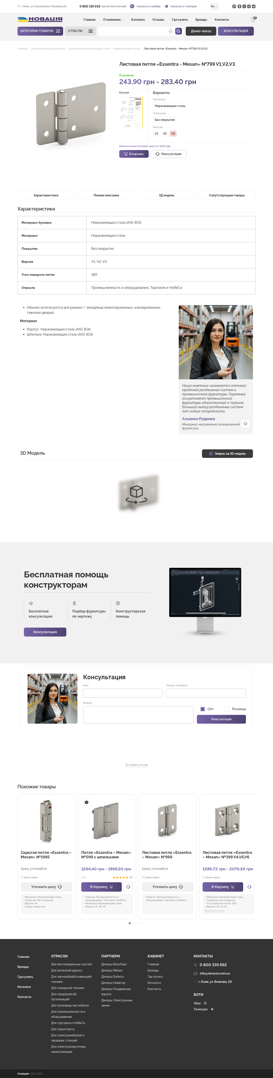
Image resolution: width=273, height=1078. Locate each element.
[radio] (170, 106)
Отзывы (158, 19)
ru (213, 6)
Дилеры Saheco (112, 976)
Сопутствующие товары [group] (227, 195)
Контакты (222, 19)
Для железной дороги (66, 970)
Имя (86, 685)
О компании (112, 19)
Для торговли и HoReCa (68, 1023)
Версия (158, 127)
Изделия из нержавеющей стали (89, 48)
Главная (90, 19)
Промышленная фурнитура (48, 48)
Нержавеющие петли (126, 48)
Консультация (45, 632)
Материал (159, 99)
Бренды (201, 19)
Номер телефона (176, 685)
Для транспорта (62, 1029)
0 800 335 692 (90, 6)
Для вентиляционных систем (71, 964)
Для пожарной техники (67, 988)
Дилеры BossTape (114, 964)
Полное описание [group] (106, 195)
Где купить (180, 19)
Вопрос (88, 702)
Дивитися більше (215, 910)
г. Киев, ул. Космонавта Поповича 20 (44, 6)
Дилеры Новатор (113, 983)
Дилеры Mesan (111, 970)
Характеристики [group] (46, 195)
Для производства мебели (70, 1005)
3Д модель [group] (166, 195)
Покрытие (159, 113)
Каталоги (138, 19)
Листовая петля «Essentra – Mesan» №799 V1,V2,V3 (176, 48)
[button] (80, 31)
